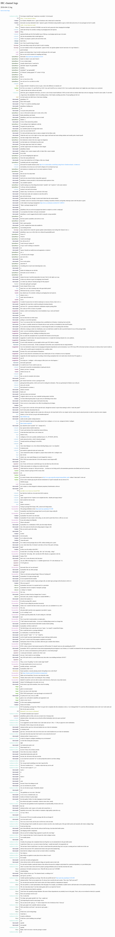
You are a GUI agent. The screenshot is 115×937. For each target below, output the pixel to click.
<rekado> (16, 29)
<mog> (17, 686)
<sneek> (16, 32)
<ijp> (17, 801)
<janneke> (16, 464)
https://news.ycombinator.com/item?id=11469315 (52, 203)
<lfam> (17, 27)
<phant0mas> (15, 56)
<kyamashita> (15, 506)
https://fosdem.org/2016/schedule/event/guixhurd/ (35, 673)
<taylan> (16, 88)
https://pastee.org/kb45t (26, 423)
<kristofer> (16, 50)
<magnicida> (15, 302)
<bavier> (16, 284)
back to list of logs (5, 10)
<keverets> (16, 344)
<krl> (17, 85)
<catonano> (16, 92)
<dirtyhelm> (15, 671)
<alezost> (16, 585)
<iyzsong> (16, 45)
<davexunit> (15, 99)
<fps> (17, 288)
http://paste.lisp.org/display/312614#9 (65, 878)
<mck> (17, 482)
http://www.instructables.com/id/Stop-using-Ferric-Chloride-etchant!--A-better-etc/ (60, 164)
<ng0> (17, 52)
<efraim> (16, 41)
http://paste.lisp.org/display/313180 (44, 509)
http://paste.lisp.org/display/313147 (34, 56)
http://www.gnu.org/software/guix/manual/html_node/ (56, 477)
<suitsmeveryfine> (14, 16)
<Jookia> (16, 20)
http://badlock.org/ (24, 416)
